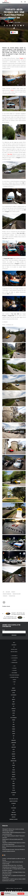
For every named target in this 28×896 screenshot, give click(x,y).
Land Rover (13, 747)
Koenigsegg (13, 740)
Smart (13, 785)
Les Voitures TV (14, 655)
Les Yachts (14, 660)
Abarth (13, 688)
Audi (13, 697)
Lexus (14, 749)
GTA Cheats (14, 668)
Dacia (14, 715)
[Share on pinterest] (12, 25)
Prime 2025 (13, 812)
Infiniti (13, 731)
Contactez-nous (14, 649)
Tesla (14, 788)
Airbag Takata (13, 814)
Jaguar (13, 733)
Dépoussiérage (14, 672)
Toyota (13, 790)
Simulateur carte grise (13, 798)
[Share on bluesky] (20, 25)
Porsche (13, 774)
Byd (13, 706)
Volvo (13, 794)
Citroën (13, 710)
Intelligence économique (14, 675)
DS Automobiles (14, 717)
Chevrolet (14, 708)
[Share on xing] (23, 25)
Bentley (13, 699)
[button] (25, 2)
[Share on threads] (10, 25)
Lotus (13, 751)
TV (4, 855)
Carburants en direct (13, 819)
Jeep (13, 735)
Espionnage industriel (14, 677)
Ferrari (13, 719)
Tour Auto (9, 154)
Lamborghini (13, 742)
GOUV (14, 810)
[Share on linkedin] (15, 25)
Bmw (13, 701)
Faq (14, 647)
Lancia (13, 744)
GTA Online (14, 670)
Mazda (13, 756)
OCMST (14, 681)
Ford (13, 724)
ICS (14, 684)
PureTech (13, 817)
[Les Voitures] (6, 2)
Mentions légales (14, 651)
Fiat (13, 722)
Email (3, 630)
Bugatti (13, 704)
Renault (13, 776)
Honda (13, 726)
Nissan (13, 765)
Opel (13, 767)
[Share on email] (14, 28)
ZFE (13, 805)
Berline (12, 90)
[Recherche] (21, 1)
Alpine (13, 692)
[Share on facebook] (4, 25)
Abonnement (14, 644)
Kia (13, 738)
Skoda (13, 783)
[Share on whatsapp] (18, 25)
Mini (13, 763)
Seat (13, 781)
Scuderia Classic (14, 662)
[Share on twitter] (7, 25)
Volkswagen (13, 792)
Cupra (13, 713)
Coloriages (13, 803)
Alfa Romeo (13, 690)
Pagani (13, 769)
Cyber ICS (14, 679)
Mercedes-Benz (13, 760)
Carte (14, 642)
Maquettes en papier (13, 801)
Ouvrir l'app (20, 893)
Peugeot (21, 58)
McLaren (13, 758)
